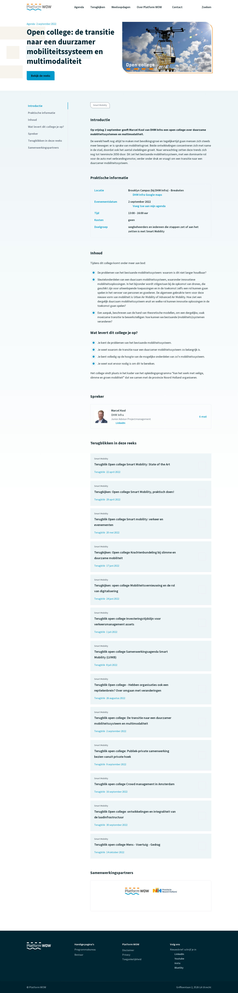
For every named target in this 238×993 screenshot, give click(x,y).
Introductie (35, 106)
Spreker (33, 133)
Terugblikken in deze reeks (45, 140)
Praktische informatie (41, 113)
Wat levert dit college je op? (46, 127)
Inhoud (32, 120)
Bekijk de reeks (40, 76)
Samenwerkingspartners (43, 147)
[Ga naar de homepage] (45, 7)
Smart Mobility (100, 105)
